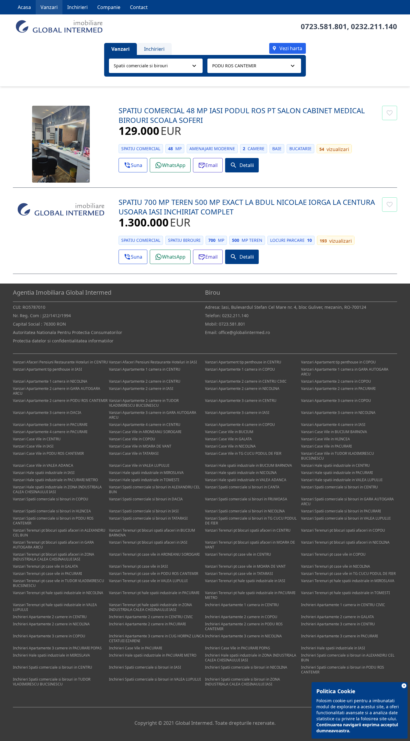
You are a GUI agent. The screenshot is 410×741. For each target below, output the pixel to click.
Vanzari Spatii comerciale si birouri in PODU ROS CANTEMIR (53, 521)
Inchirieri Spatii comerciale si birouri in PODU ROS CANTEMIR (342, 670)
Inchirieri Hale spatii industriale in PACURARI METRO (152, 655)
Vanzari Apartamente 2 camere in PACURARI (338, 388)
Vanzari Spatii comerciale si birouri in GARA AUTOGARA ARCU (347, 501)
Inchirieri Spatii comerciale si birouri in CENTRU (52, 667)
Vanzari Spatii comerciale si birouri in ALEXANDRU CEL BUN (154, 489)
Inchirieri (77, 7)
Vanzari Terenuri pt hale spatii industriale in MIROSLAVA (347, 580)
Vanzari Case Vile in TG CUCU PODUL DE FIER (243, 453)
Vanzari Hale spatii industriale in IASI (43, 472)
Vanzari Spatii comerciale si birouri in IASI (144, 511)
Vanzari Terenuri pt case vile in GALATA (45, 566)
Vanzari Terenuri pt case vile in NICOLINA (335, 566)
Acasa (24, 7)
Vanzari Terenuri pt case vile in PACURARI (47, 573)
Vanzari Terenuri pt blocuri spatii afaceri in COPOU (343, 530)
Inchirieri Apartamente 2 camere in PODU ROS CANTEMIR (244, 626)
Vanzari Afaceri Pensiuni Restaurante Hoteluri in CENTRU (60, 362)
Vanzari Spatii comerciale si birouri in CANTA (242, 487)
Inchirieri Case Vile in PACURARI (135, 648)
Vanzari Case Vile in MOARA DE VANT (140, 446)
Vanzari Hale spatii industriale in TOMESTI (144, 479)
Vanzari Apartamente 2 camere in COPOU (336, 381)
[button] (133, 165)
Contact (139, 7)
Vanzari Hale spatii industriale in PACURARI (337, 472)
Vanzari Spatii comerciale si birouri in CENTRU (339, 487)
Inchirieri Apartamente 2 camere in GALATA (337, 616)
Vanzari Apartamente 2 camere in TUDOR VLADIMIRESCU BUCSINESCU (144, 403)
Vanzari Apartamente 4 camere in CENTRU (144, 424)
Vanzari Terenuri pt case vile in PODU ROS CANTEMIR (153, 573)
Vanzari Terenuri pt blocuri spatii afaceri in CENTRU (248, 530)
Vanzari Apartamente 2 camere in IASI (141, 388)
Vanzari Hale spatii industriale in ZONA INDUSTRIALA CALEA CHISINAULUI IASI (57, 489)
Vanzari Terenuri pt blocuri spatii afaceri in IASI (148, 542)
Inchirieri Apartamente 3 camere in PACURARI (339, 636)
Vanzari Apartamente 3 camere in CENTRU (240, 400)
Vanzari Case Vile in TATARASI (133, 453)
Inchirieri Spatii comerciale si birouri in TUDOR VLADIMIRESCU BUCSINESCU (51, 682)
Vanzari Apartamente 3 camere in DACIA (47, 412)
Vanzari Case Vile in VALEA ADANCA (43, 465)
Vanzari (49, 7)
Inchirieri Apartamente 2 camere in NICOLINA (51, 624)
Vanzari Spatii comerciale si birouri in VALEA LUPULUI (345, 518)
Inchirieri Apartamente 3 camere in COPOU (49, 636)
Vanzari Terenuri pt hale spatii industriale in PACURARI (154, 592)
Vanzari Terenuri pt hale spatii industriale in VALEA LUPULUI (55, 607)
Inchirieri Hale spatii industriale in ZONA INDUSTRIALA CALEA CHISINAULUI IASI (250, 658)
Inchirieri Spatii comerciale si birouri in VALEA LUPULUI (155, 679)
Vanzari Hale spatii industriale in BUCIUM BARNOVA (248, 465)
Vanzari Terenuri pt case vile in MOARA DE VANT (245, 566)
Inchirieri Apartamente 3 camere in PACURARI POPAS (57, 648)
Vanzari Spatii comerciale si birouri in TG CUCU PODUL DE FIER (251, 521)
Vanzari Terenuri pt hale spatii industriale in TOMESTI (345, 592)
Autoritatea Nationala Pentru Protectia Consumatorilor (67, 332)
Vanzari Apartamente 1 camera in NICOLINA (50, 381)
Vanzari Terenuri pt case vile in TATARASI (239, 573)
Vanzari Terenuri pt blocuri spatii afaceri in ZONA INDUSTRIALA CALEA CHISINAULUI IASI (53, 557)
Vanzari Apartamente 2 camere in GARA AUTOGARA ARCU (56, 391)
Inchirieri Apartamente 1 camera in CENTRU (242, 604)
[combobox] (156, 66)
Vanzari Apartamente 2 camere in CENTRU (144, 381)
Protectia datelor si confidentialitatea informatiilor (63, 341)
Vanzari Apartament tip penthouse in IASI (47, 369)
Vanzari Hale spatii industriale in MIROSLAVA (146, 472)
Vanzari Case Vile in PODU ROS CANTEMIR (48, 453)
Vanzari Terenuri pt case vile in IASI (138, 566)
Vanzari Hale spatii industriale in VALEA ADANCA (245, 479)
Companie (108, 7)
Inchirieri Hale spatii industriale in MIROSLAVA (51, 655)
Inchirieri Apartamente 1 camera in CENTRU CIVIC (343, 604)
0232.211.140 (374, 26)
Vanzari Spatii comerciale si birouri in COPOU (50, 499)
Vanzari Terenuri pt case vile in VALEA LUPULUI (148, 580)
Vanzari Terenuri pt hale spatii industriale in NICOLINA (58, 592)
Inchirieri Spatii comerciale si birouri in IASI (145, 667)
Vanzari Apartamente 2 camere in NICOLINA (242, 388)
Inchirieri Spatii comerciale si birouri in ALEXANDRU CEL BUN (347, 658)
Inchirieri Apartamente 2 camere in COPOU (241, 616)
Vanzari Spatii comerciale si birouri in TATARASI (148, 518)
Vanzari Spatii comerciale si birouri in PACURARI (341, 511)
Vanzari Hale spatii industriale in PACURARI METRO (55, 479)
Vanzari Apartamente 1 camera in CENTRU (144, 369)
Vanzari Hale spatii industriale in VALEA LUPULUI (341, 479)
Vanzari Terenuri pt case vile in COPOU (333, 554)
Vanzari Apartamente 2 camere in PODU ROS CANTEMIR (60, 400)
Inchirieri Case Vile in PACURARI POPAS (237, 648)
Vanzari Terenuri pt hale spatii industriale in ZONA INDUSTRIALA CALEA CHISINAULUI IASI (150, 607)
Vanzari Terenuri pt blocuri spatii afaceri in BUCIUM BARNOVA (152, 533)
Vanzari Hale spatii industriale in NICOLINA (241, 472)
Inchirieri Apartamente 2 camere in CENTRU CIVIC (151, 616)
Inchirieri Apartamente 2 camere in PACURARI (147, 624)
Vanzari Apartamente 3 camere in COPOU (336, 400)
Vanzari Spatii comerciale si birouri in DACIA (146, 499)
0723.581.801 (324, 26)
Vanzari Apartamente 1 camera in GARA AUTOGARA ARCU (344, 372)
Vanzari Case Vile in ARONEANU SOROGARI (145, 431)
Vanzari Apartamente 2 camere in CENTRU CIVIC (246, 381)
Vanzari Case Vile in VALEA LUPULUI (139, 465)
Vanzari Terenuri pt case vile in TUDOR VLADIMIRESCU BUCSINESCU (58, 583)
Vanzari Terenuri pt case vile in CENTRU (238, 554)
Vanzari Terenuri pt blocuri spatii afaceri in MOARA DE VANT (250, 545)
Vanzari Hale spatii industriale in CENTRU (335, 465)
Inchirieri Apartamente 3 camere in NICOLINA (243, 636)
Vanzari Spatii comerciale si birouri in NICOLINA (245, 511)
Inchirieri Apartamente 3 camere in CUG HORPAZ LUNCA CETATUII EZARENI (156, 638)
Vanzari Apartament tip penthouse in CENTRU (243, 362)
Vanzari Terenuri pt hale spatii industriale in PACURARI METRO (250, 595)
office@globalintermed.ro (244, 332)
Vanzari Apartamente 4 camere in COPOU (240, 424)
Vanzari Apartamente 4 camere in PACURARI (50, 431)
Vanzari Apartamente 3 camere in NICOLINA (338, 412)
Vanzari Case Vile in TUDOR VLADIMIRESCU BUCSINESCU (337, 456)
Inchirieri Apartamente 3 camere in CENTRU (338, 624)
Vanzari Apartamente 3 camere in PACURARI (50, 424)
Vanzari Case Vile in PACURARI (326, 446)
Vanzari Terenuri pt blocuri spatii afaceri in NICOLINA (345, 542)
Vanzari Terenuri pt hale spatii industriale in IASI (245, 580)
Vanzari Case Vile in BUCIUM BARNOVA (334, 431)
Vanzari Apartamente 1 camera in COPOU (240, 369)
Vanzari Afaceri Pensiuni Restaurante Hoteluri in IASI (153, 362)
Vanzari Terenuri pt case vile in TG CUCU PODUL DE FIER (348, 573)
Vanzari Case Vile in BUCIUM (229, 431)
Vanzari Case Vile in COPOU (132, 439)
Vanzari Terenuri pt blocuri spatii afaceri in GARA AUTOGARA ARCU (53, 545)
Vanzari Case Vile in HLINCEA (325, 439)
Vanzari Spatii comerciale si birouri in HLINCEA (52, 511)
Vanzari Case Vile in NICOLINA (230, 446)
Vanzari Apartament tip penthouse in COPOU (338, 362)
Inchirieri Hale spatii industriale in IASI (333, 648)
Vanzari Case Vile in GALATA (228, 439)
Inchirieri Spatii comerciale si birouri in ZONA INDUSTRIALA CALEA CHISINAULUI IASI (242, 682)
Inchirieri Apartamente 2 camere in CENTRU (50, 616)
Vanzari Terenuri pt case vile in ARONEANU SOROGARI (154, 554)
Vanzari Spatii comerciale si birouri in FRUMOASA (246, 499)
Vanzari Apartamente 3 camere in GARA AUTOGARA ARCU (152, 415)
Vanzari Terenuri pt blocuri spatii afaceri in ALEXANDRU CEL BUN (59, 533)
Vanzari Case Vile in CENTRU (37, 439)
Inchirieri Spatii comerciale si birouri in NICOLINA (246, 667)
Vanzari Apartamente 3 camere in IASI (237, 412)
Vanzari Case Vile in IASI (33, 446)
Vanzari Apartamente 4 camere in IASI (333, 424)
